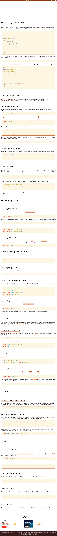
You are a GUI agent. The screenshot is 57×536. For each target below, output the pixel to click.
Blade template (34, 379)
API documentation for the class (37, 507)
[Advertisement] (26, 9)
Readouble (2, 0)
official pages (35, 533)
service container (34, 28)
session (37, 333)
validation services (22, 323)
